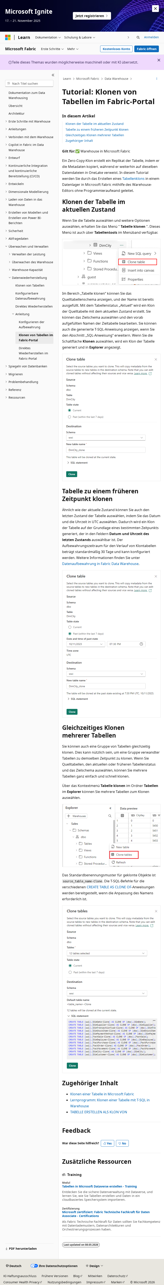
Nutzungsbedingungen (64, 1282)
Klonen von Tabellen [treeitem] (29, 285)
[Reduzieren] (53, 75)
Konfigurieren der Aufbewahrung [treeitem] (31, 324)
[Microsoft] (8, 37)
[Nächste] (128, 37)
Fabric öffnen (147, 49)
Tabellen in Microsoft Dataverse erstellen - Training (99, 1186)
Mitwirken (95, 1276)
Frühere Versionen (55, 1276)
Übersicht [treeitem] (15, 106)
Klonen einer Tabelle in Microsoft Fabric (102, 1094)
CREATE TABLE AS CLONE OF (109, 887)
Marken (116, 1282)
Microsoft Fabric (87, 79)
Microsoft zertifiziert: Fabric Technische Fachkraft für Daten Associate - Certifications (106, 1214)
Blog (76, 1276)
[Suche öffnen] (138, 37)
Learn (67, 79)
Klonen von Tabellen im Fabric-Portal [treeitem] (36, 337)
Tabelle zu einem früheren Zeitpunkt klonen (97, 129)
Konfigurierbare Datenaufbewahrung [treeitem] (30, 296)
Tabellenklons (133, 178)
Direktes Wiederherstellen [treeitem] (34, 306)
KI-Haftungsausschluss (20, 1276)
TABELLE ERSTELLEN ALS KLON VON (98, 1112)
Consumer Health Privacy (21, 1282)
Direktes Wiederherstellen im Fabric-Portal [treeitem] (33, 353)
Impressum (94, 1282)
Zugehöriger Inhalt (79, 141)
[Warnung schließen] (155, 8)
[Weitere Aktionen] (157, 78)
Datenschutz (116, 1276)
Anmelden (151, 37)
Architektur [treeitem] (17, 113)
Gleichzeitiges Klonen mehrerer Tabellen (95, 135)
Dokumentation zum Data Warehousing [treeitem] (27, 95)
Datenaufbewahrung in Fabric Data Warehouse (100, 563)
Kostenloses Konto (116, 49)
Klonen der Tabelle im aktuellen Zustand (95, 124)
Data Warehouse (116, 79)
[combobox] (29, 83)
